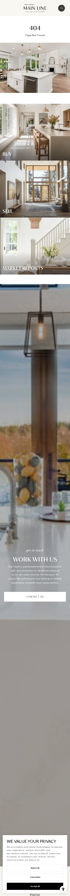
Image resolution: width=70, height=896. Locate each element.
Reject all (35, 868)
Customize (35, 877)
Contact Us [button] (35, 596)
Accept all (35, 886)
